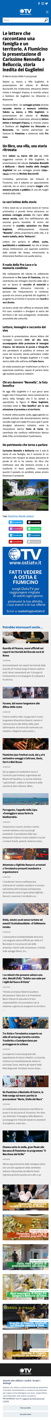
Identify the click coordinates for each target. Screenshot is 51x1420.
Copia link (35, 542)
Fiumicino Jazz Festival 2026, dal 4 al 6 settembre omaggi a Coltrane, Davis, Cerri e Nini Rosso (24, 758)
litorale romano (26, 516)
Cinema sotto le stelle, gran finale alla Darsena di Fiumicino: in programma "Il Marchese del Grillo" (24, 1151)
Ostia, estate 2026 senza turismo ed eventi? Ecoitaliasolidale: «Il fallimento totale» (24, 923)
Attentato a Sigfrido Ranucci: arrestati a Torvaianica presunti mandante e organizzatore (24, 868)
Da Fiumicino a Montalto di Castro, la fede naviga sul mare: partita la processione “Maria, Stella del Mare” (23, 1096)
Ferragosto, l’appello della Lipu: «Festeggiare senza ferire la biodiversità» (20, 813)
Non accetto (25, 1408)
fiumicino (13, 516)
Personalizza (9, 1398)
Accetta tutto (25, 1414)
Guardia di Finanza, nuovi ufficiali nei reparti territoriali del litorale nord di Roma (23, 652)
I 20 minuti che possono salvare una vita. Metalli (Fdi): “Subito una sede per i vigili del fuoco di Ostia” (24, 978)
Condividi (17, 522)
